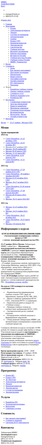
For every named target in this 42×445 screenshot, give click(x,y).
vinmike (23, 366)
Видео (3, 123)
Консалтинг (10, 406)
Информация (6, 345)
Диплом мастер (12, 388)
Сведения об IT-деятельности (17, 423)
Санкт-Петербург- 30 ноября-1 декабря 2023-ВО (18, 175)
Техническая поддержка (15, 404)
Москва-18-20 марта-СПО (16, 151)
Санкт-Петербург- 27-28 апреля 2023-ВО (15, 192)
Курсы (38, 342)
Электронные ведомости (15, 382)
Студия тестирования (14, 390)
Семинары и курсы (13, 408)
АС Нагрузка (11, 380)
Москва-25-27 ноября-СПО (16, 147)
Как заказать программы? (16, 418)
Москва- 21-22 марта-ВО (15, 153)
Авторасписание (12, 392)
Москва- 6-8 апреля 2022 (15, 224)
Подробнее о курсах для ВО (16, 282)
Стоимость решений (14, 420)
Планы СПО (11, 377)
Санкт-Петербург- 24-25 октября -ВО (15, 144)
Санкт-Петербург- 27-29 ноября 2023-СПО (15, 171)
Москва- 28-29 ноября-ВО (16, 149)
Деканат (9, 384)
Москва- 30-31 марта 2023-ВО (18, 199)
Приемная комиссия (14, 386)
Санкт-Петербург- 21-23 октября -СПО (15, 140)
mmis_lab (26, 361)
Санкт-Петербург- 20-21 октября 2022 (15, 216)
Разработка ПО (12, 402)
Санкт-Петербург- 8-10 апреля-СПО (15, 156)
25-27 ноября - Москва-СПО (21, 123)
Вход (3, 6)
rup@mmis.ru (9, 361)
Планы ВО (10, 375)
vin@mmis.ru (6, 366)
